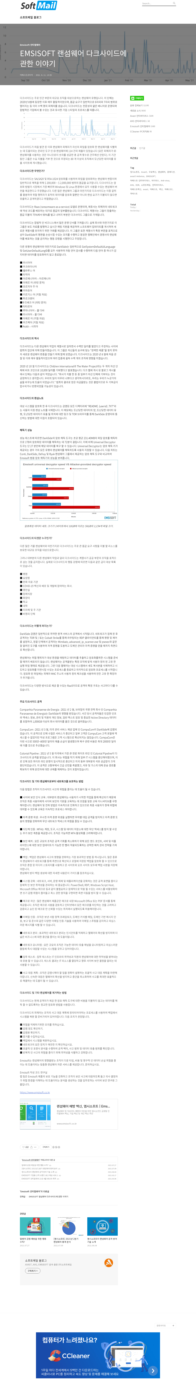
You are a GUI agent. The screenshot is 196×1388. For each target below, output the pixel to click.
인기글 (142, 148)
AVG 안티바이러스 (140, 121)
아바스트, (134, 193)
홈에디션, (171, 171)
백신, (161, 189)
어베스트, (154, 189)
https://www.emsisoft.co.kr (35, 1092)
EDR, (138, 184)
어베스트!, (169, 189)
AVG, (132, 184)
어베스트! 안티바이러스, (140, 180)
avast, (146, 189)
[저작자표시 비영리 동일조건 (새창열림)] (56, 1147)
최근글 (133, 148)
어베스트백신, (136, 189)
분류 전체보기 (139, 105)
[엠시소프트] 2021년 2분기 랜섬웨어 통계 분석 (39, 1168)
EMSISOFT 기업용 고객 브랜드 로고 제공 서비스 (40, 1175)
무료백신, (153, 171)
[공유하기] (31, 1147)
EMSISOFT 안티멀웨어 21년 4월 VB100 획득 (39, 1178)
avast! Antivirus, (137, 176)
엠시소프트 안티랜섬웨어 (166, 1318)
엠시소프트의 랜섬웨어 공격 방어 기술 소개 (38, 1171)
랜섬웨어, (162, 171)
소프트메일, (146, 184)
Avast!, (144, 171)
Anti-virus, (165, 180)
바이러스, (156, 180)
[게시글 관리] (35, 1147)
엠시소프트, (135, 171)
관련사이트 (161, 1325)
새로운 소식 (138, 110)
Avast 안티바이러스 (141, 115)
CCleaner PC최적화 (141, 131)
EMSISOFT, (151, 176)
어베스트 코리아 (163, 1310)
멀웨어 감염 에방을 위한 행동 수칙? (35, 1165)
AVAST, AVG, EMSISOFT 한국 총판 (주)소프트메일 (48, 1264)
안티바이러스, (158, 184)
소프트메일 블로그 (30, 17)
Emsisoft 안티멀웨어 (31, 1160)
